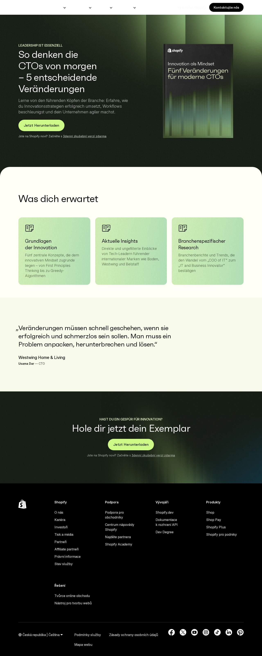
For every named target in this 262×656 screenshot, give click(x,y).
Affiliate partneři (66, 549)
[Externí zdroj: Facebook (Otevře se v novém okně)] (171, 632)
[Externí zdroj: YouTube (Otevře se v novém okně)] (194, 632)
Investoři (61, 527)
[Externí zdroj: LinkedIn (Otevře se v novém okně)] (229, 632)
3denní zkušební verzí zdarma (84, 136)
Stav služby (63, 564)
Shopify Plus (216, 527)
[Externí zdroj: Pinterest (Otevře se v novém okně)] (240, 632)
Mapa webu (83, 645)
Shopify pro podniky (221, 534)
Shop (210, 512)
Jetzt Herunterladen (41, 125)
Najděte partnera (118, 537)
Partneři (60, 542)
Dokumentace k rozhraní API (167, 522)
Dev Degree (165, 532)
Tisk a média (63, 534)
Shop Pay (213, 520)
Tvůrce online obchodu (72, 596)
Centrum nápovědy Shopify (119, 527)
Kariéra (59, 520)
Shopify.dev (165, 512)
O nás (58, 512)
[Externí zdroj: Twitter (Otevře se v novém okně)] (183, 632)
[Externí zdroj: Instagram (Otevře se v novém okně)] (206, 632)
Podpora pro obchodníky (114, 514)
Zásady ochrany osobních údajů (133, 635)
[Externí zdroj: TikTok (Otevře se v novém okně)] (217, 632)
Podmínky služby (87, 635)
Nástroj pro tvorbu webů (73, 603)
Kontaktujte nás (226, 7)
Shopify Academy (118, 544)
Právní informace (67, 556)
